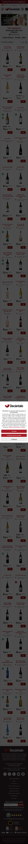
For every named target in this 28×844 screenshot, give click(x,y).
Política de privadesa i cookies (17, 427)
